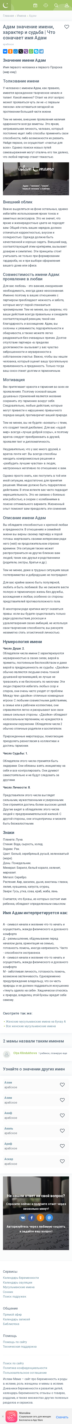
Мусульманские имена (19, 1287)
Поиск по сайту (13, 1363)
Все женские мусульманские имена (31, 1026)
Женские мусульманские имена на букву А (36, 1021)
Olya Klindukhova (25, 1053)
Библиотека (11, 1324)
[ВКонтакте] (5, 51)
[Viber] (26, 51)
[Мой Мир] (15, 51)
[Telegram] (41, 51)
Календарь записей (16, 1319)
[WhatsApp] (31, 51)
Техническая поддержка (20, 1346)
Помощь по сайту (15, 1342)
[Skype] (36, 51)
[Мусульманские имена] (45, 5)
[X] (20, 51)
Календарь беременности (21, 1278)
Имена (21, 15)
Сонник (8, 1292)
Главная (8, 15)
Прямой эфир (12, 1314)
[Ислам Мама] (5, 5)
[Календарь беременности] (35, 5)
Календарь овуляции (17, 1282)
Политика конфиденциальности (25, 1368)
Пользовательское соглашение (25, 1372)
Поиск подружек (14, 1296)
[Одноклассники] (10, 51)
